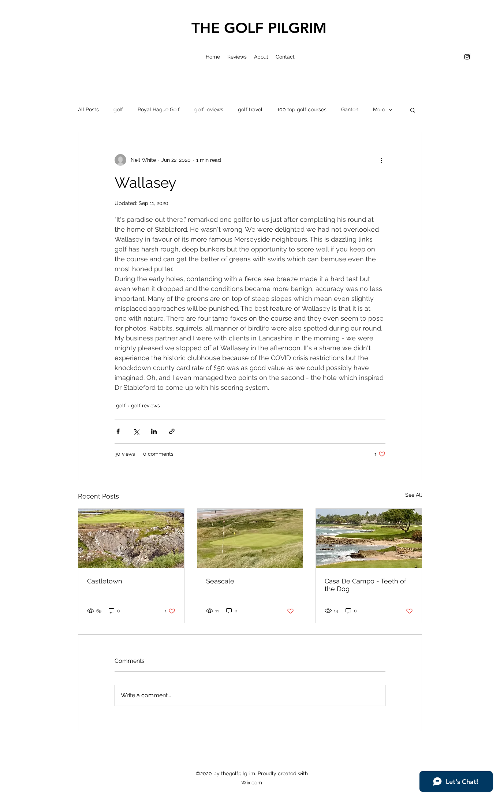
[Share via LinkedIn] (153, 431)
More (379, 109)
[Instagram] (467, 56)
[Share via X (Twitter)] (136, 431)
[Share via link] (171, 431)
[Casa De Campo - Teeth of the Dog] (369, 538)
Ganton (349, 109)
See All (413, 495)
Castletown (104, 581)
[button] (412, 110)
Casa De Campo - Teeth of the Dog (365, 585)
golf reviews (208, 109)
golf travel (250, 109)
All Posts (88, 109)
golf (118, 109)
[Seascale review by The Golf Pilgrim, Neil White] (250, 538)
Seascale (220, 581)
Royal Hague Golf (159, 109)
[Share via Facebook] (118, 431)
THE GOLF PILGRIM (259, 28)
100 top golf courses (302, 109)
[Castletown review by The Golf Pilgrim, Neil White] (131, 538)
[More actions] (381, 160)
